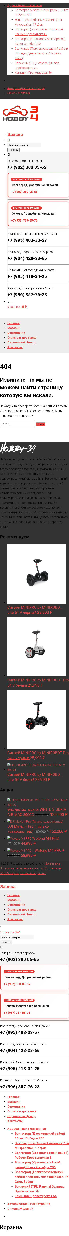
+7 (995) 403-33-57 (27, 240)
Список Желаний (18, 93)
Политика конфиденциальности (21, 868)
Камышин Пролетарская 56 (33, 72)
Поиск (12, 149)
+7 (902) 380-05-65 (24, 192)
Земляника (52, 863)
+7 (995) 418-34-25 (27, 276)
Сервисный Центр (21, 1116)
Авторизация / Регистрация (26, 88)
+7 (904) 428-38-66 (27, 258)
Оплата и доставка (21, 1111)
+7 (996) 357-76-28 (27, 294)
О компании (16, 1106)
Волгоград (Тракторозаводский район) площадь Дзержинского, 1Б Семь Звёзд (41, 53)
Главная (13, 1097)
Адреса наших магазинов (24, 5)
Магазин (13, 1101)
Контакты (15, 1121)
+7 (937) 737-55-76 (24, 220)
